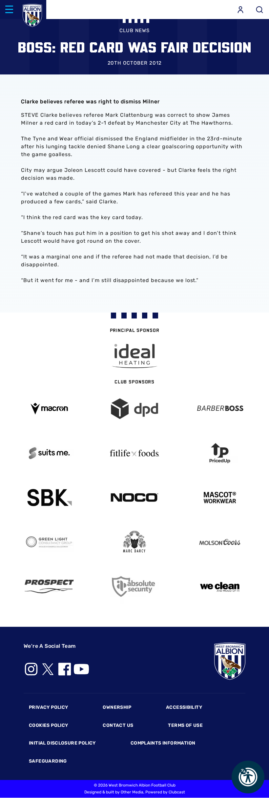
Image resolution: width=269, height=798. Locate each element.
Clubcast (177, 792)
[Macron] (49, 408)
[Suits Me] (49, 453)
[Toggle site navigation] (9, 9)
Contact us (118, 725)
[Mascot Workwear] (219, 497)
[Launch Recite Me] (248, 777)
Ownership (117, 707)
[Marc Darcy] (134, 542)
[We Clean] (219, 586)
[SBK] (49, 497)
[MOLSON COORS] (219, 542)
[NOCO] (134, 497)
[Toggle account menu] (240, 9)
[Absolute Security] (134, 586)
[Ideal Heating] (134, 356)
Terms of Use (185, 725)
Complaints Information (163, 743)
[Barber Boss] (219, 408)
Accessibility (184, 707)
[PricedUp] (219, 453)
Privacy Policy (48, 707)
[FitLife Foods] (134, 453)
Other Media (132, 792)
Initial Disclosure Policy (62, 743)
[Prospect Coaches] (49, 586)
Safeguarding (48, 761)
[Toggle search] (259, 9)
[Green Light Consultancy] (49, 542)
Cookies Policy (48, 725)
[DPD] (134, 408)
